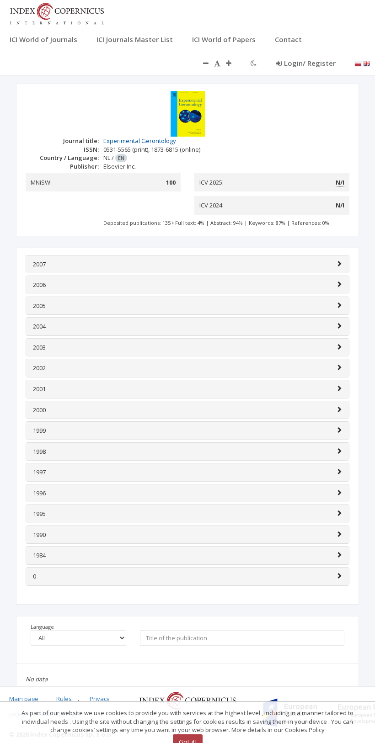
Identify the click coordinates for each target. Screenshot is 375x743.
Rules (64, 699)
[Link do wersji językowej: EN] (366, 62)
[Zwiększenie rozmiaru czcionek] (233, 63)
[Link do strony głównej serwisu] (56, 13)
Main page (23, 699)
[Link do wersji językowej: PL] (358, 62)
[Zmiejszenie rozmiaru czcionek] (201, 63)
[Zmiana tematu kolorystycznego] (253, 63)
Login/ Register (310, 63)
